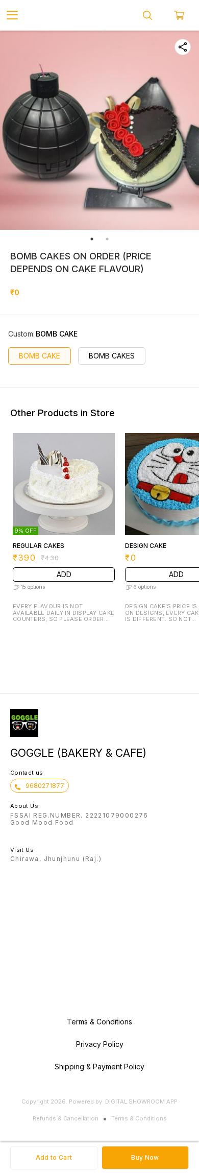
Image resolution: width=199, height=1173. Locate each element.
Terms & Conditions (139, 1118)
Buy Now (145, 1157)
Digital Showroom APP (141, 1101)
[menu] (12, 15)
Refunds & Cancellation (65, 1118)
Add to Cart (54, 1157)
